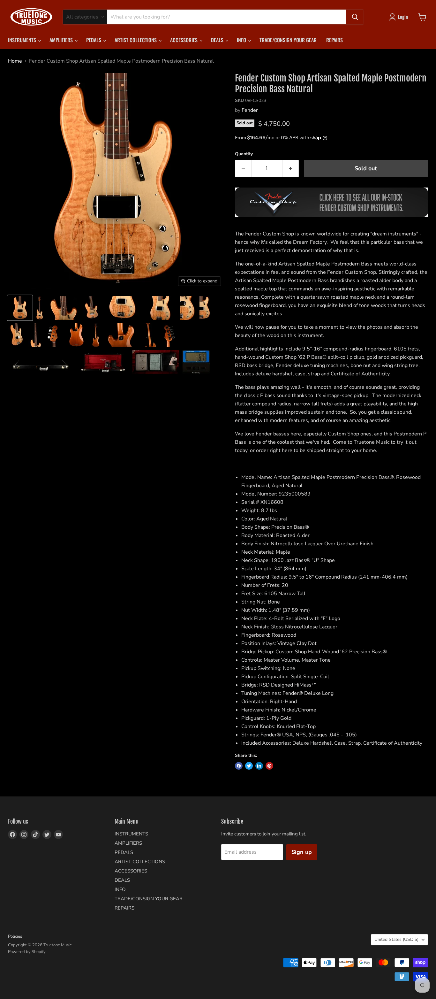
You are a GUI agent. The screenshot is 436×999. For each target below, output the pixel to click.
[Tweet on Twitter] (249, 766)
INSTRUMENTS (22, 40)
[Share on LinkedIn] (259, 766)
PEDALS (94, 40)
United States (396, 939)
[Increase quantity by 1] (290, 168)
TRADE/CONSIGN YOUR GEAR (288, 40)
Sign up (301, 852)
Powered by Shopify (27, 952)
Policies (15, 936)
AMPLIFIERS (61, 40)
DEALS (218, 40)
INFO (242, 40)
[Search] (355, 17)
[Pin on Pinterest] (269, 766)
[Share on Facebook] (239, 766)
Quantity (244, 154)
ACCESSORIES (184, 40)
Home (15, 61)
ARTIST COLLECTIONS (136, 40)
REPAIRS (334, 40)
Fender (250, 110)
